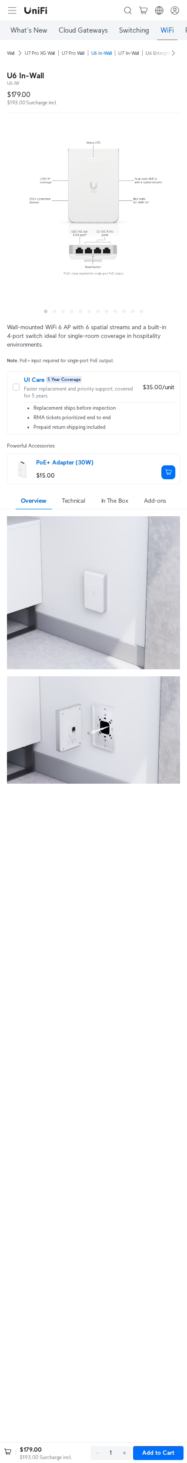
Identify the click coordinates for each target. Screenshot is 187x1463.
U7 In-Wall (128, 53)
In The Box (114, 500)
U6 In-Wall (101, 53)
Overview (34, 500)
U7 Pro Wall (73, 53)
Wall (10, 53)
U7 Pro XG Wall (40, 53)
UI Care (34, 379)
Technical (73, 500)
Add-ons (155, 500)
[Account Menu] (175, 10)
